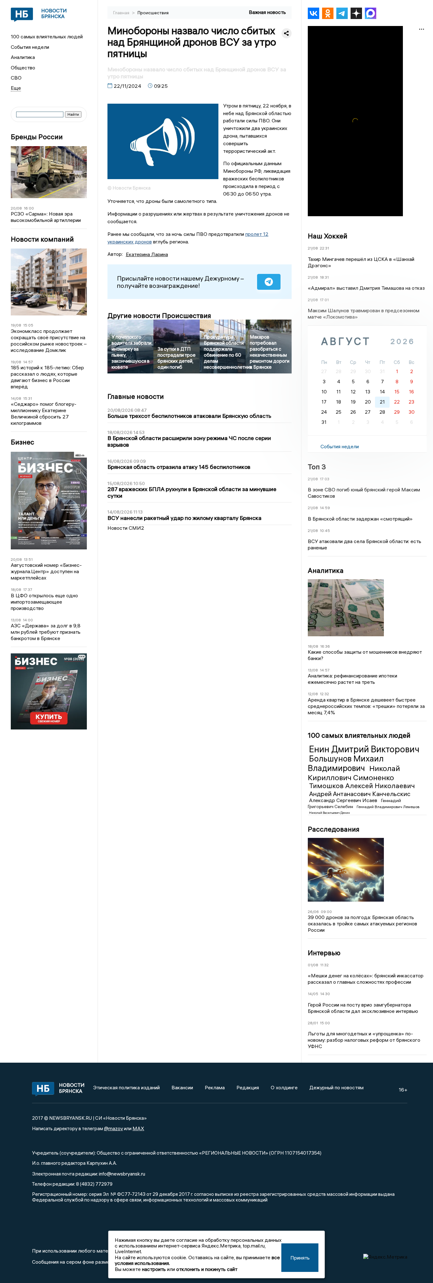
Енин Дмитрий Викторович (364, 749)
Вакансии (182, 1087)
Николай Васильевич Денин (329, 813)
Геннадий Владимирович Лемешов (388, 806)
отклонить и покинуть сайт (206, 1269)
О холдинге (284, 1087)
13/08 (16, 620)
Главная (121, 13)
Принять (300, 1257)
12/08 (313, 693)
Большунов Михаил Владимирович (346, 763)
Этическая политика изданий (126, 1087)
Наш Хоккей (327, 235)
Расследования (333, 829)
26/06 (313, 911)
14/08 (16, 398)
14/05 (313, 993)
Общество (23, 67)
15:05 (28, 325)
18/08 (16, 589)
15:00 (325, 1023)
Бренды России (37, 137)
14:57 (28, 362)
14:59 (325, 507)
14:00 (28, 620)
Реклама (215, 1087)
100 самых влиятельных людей (47, 36)
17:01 (324, 299)
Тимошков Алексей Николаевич (362, 785)
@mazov (113, 1128)
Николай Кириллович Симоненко (354, 772)
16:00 (29, 208)
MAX (138, 1128)
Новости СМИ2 (125, 528)
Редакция (247, 1087)
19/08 (16, 325)
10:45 (325, 530)
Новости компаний (42, 239)
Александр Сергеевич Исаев (343, 800)
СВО (16, 78)
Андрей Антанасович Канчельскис (359, 794)
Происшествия (153, 13)
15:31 (27, 398)
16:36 (325, 646)
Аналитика (23, 57)
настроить (154, 1269)
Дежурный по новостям (336, 1087)
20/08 (16, 208)
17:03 (324, 478)
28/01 (313, 1023)
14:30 (325, 993)
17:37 (27, 589)
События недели (30, 47)
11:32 (324, 964)
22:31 (324, 248)
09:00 (326, 911)
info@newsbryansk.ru (122, 1173)
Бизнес (22, 442)
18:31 (324, 277)
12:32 (324, 693)
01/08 (313, 964)
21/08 (313, 248)
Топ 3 (317, 466)
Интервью (324, 952)
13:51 (28, 559)
